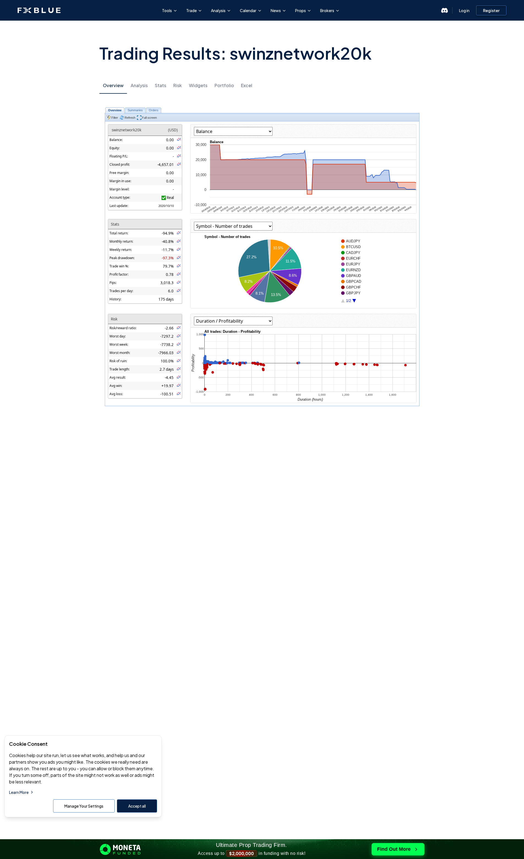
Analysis (218, 10)
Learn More (19, 792)
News (276, 10)
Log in (464, 10)
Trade (191, 10)
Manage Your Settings (83, 805)
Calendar (248, 10)
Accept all (137, 805)
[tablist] (262, 85)
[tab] (113, 85)
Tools (167, 10)
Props (300, 10)
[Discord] (444, 10)
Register (491, 10)
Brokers (327, 10)
